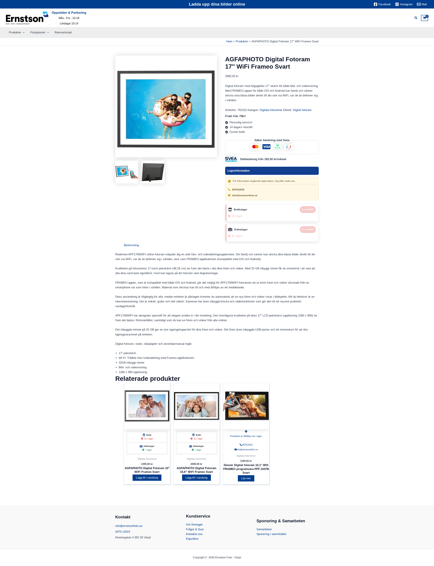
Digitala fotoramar (271, 110)
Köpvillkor (192, 538)
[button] (416, 18)
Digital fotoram (302, 110)
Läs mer (246, 478)
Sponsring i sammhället (271, 534)
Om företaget (194, 524)
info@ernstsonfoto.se (245, 195)
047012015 (238, 189)
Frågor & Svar (195, 529)
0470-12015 (122, 531)
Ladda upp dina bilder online (217, 4)
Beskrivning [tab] (131, 245)
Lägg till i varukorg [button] (147, 477)
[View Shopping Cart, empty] (424, 18)
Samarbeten (264, 529)
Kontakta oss (194, 534)
